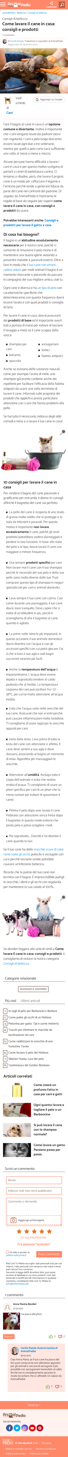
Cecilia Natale (17, 41)
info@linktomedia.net (17, 1284)
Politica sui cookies (39, 1453)
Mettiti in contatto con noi (19, 1449)
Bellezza (21, 13)
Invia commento (49, 1254)
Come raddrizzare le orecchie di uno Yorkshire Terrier (30, 1044)
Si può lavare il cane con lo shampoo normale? (48, 1130)
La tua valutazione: (33, 1238)
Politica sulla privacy (16, 1453)
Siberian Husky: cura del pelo (26, 1058)
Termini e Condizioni (46, 1449)
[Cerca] (62, 5)
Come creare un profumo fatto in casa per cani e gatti (48, 1090)
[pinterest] (39, 1428)
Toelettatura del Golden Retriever (29, 1065)
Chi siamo (46, 1443)
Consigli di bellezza (37, 13)
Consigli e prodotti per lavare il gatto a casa (30, 223)
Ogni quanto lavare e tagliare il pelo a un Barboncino (49, 1110)
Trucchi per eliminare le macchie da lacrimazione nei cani (30, 1032)
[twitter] (17, 1428)
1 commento (8, 35)
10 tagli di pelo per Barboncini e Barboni (32, 1011)
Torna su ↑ (34, 1405)
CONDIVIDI (51, 7)
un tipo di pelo (47, 288)
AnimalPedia (8, 13)
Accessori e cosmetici (33, 989)
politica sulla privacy (16, 1255)
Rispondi (9, 1337)
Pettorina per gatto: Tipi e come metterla (33, 1023)
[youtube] (32, 1428)
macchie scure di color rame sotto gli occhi (33, 852)
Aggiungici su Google (51, 99)
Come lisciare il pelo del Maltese (28, 1052)
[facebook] (9, 1428)
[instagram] (24, 1428)
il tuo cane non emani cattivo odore (29, 267)
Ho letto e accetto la (17, 1254)
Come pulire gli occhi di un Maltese (29, 1017)
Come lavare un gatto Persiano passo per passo (49, 1150)
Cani (9, 113)
